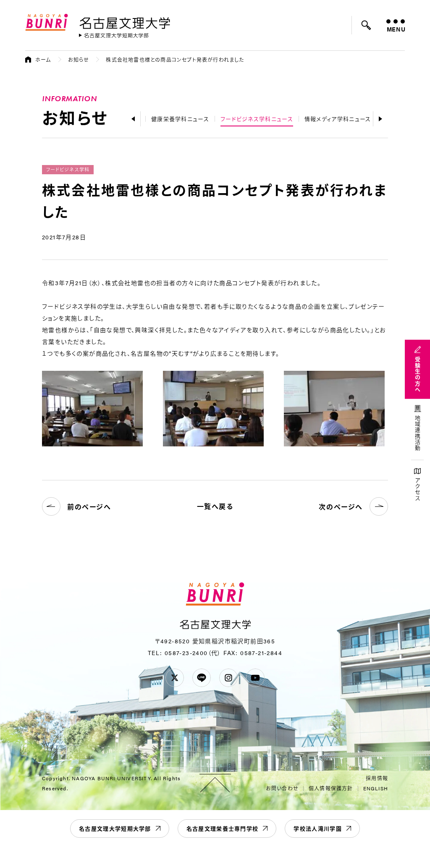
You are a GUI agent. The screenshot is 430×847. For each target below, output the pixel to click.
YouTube (255, 678)
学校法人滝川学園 (317, 828)
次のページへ (341, 506)
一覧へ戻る (215, 506)
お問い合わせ (282, 788)
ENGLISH (375, 788)
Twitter (174, 678)
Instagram (228, 678)
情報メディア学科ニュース (337, 119)
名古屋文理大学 (124, 21)
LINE (201, 678)
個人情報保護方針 (331, 788)
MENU (396, 29)
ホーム (43, 59)
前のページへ (89, 506)
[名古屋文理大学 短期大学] (114, 35)
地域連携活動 (418, 433)
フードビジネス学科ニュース (256, 119)
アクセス (418, 489)
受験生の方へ (418, 375)
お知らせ (78, 59)
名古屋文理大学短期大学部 (115, 828)
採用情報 (377, 778)
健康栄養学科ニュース (180, 119)
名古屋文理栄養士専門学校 (222, 828)
